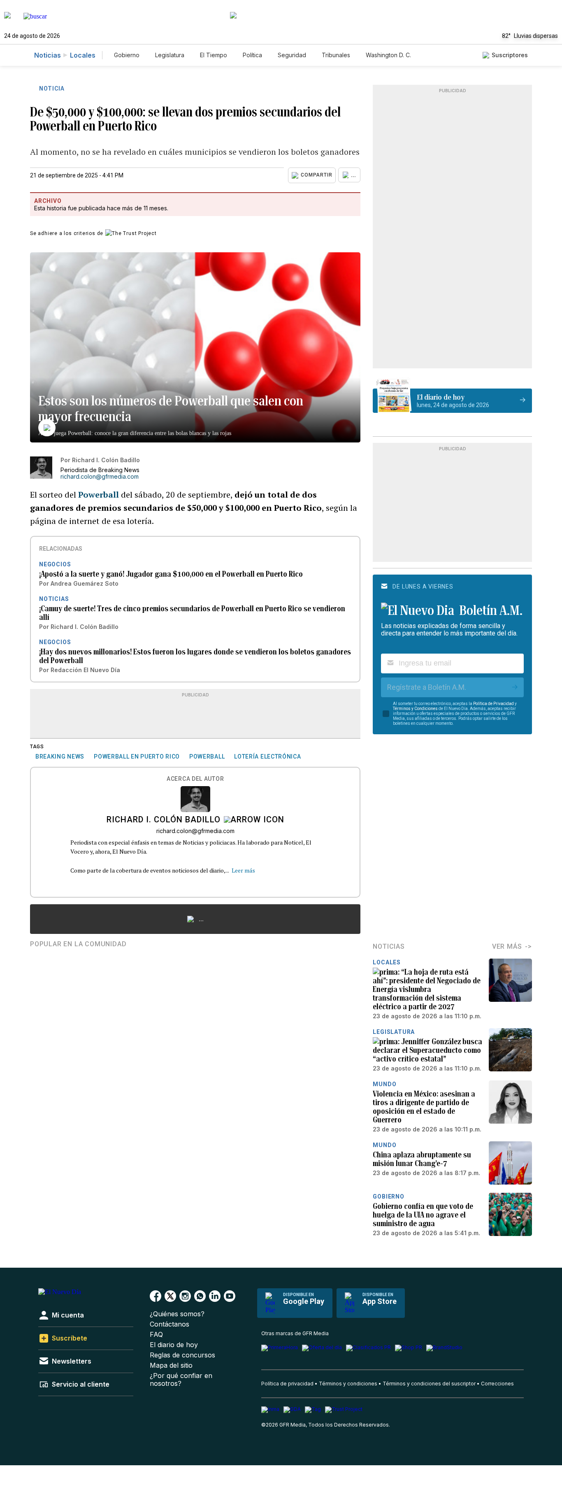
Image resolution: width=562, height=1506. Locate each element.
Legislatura (169, 54)
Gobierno (126, 54)
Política (252, 54)
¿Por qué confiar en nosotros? (181, 1379)
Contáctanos (169, 1324)
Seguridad (292, 54)
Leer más (243, 870)
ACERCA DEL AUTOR (195, 779)
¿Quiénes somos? (177, 1314)
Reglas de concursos (182, 1355)
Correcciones (497, 1383)
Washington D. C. (388, 54)
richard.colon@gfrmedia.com (99, 476)
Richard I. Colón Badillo (164, 820)
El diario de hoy (174, 1345)
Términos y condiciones (348, 1383)
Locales (82, 55)
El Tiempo (213, 54)
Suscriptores (510, 54)
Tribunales (336, 54)
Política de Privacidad (493, 703)
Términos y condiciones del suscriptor (429, 1383)
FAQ (156, 1334)
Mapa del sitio (171, 1365)
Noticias (47, 55)
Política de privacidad (287, 1383)
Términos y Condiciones (415, 708)
